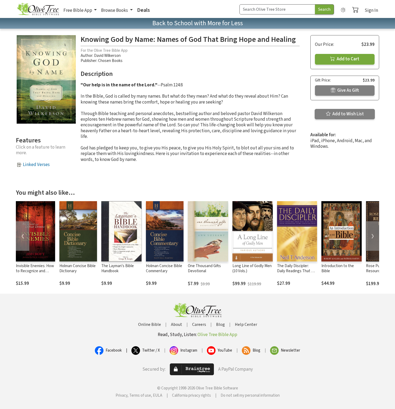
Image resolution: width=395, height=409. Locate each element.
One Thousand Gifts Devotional (204, 268)
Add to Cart (347, 59)
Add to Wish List (348, 114)
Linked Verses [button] (36, 164)
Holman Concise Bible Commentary (164, 268)
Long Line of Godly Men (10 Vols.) (252, 268)
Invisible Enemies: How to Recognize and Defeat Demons (35, 271)
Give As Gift (347, 90)
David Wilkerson (107, 55)
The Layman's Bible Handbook (117, 268)
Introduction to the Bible (337, 268)
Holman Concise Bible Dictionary (77, 268)
